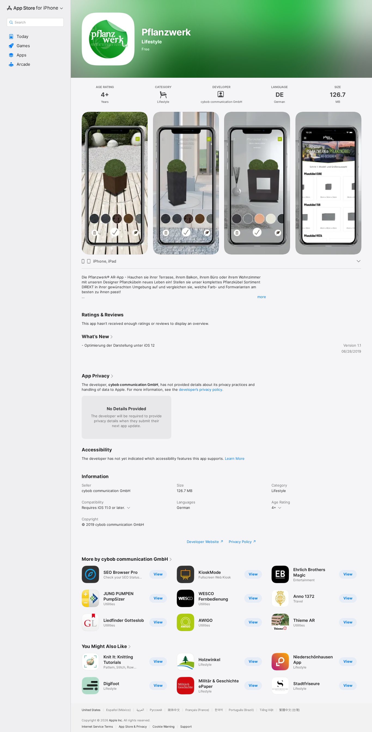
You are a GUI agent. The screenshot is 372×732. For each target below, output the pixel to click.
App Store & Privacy (133, 726)
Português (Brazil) (241, 710)
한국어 (219, 710)
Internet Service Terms (97, 726)
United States (91, 710)
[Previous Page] (76, 598)
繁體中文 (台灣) (289, 710)
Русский (156, 710)
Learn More (235, 458)
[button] (35, 36)
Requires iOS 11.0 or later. (103, 507)
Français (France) (197, 710)
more (261, 297)
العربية (140, 710)
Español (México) (118, 710)
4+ (274, 507)
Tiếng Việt (266, 710)
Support (186, 726)
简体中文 (174, 710)
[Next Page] (366, 598)
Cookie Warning (164, 726)
